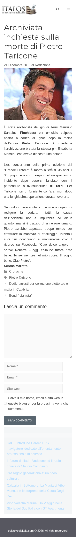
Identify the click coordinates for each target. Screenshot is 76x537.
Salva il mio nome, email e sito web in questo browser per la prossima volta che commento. (38, 403)
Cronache (16, 271)
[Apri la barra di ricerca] (57, 9)
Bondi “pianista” (20, 295)
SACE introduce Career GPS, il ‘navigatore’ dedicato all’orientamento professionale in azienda (34, 448)
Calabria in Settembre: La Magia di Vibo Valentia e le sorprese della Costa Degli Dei (36, 491)
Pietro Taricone (20, 277)
